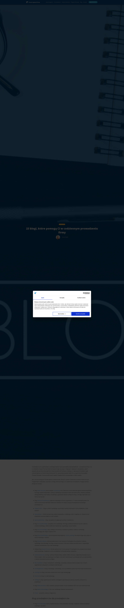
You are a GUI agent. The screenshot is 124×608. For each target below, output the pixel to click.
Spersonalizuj (61, 313)
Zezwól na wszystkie (80, 313)
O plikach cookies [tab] (81, 297)
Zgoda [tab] (42, 297)
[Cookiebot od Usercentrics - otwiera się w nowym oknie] (84, 293)
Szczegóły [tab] (62, 297)
